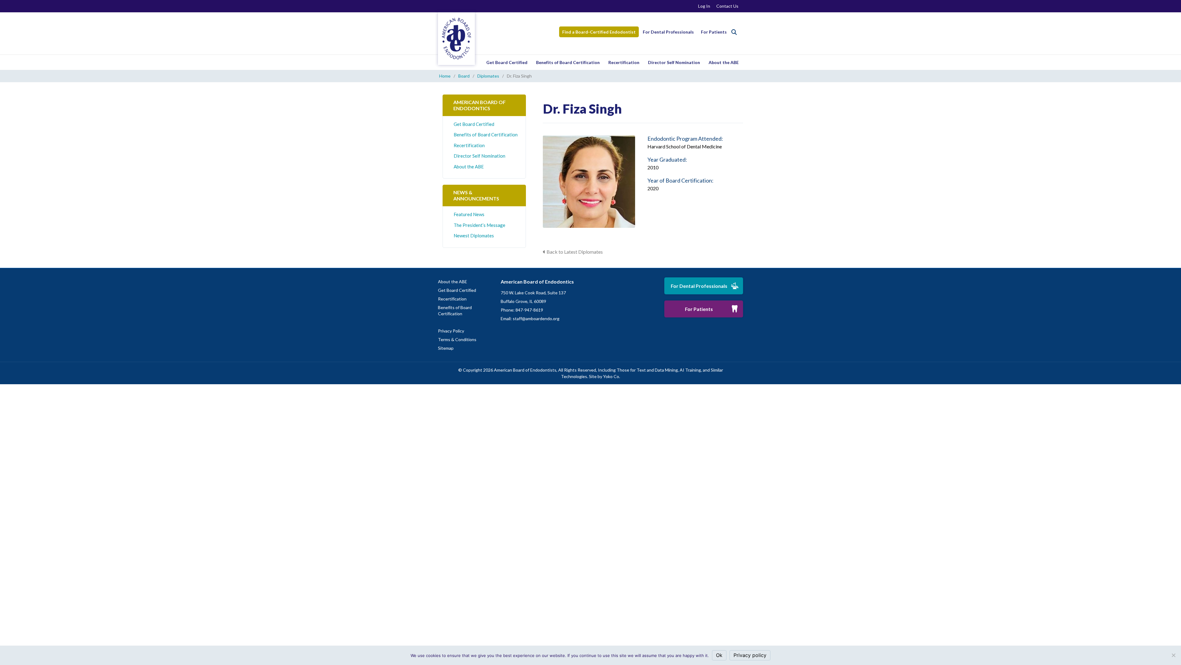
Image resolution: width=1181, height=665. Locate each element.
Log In (704, 6)
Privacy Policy (451, 330)
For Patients (714, 31)
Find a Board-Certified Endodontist (599, 31)
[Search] (734, 32)
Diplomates (488, 76)
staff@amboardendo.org (536, 318)
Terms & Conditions (457, 339)
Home (445, 76)
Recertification (623, 62)
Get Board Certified (506, 62)
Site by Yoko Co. (604, 376)
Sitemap (446, 348)
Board (464, 76)
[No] (1173, 655)
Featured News (469, 214)
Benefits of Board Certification (568, 62)
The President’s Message (479, 225)
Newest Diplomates (474, 235)
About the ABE (724, 62)
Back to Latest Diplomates (575, 252)
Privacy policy (750, 655)
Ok (719, 655)
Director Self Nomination (674, 62)
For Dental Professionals (668, 31)
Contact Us (727, 6)
